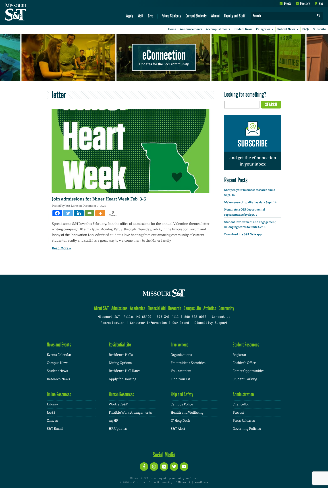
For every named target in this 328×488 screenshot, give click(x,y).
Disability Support (211, 323)
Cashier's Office (244, 363)
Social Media (164, 455)
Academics (137, 308)
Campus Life (192, 308)
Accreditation (112, 323)
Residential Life (120, 344)
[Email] (89, 213)
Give (150, 16)
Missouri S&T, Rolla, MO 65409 (124, 317)
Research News (58, 379)
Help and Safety (182, 394)
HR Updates (118, 429)
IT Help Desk (180, 421)
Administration (243, 394)
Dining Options (120, 363)
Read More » (61, 248)
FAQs (305, 29)
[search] (319, 16)
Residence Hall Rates (125, 371)
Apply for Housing (122, 379)
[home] (29, 12)
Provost (238, 413)
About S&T (101, 308)
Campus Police (182, 404)
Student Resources (246, 344)
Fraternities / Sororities (188, 363)
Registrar (239, 355)
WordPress (201, 482)
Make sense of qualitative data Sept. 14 (250, 202)
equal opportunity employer (178, 478)
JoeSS (51, 413)
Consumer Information (148, 323)
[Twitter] (68, 213)
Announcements (191, 29)
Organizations (181, 355)
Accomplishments (218, 29)
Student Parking (245, 379)
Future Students (171, 16)
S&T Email (55, 429)
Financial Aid (157, 308)
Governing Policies (247, 429)
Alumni (215, 16)
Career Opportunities (248, 371)
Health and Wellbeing (187, 413)
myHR (113, 421)
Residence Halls (121, 355)
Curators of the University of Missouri (161, 482)
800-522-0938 (195, 317)
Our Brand (180, 323)
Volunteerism (181, 371)
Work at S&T (118, 404)
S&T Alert (178, 429)
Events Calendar (59, 355)
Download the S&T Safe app (243, 234)
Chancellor (241, 404)
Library (52, 404)
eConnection (164, 55)
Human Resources (121, 394)
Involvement (179, 344)
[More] (100, 213)
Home (172, 29)
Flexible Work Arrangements (130, 413)
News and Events (59, 344)
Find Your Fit (180, 379)
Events (287, 3)
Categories (263, 29)
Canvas (52, 421)
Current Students (196, 16)
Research (174, 308)
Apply (129, 16)
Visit (140, 16)
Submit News (286, 29)
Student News (243, 29)
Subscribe (319, 29)
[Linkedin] (79, 213)
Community (226, 308)
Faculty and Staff (234, 16)
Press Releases (244, 421)
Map (321, 3)
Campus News (57, 363)
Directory (305, 3)
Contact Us (221, 317)
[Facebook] (57, 213)
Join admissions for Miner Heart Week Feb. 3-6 (99, 199)
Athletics (209, 308)
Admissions (119, 308)
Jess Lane (71, 206)
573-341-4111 (168, 317)
